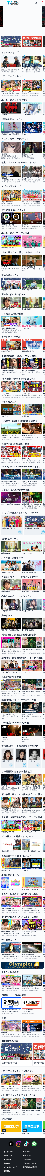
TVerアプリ (27, 1152)
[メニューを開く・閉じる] (41, 3)
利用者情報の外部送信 (30, 1167)
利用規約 (7, 1163)
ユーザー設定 (27, 1159)
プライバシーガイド (10, 1167)
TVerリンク (27, 1155)
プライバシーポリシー (30, 1163)
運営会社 (7, 1171)
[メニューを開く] (4, 3)
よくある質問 (8, 1152)
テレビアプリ (8, 1155)
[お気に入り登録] (20, 532)
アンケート (7, 1159)
